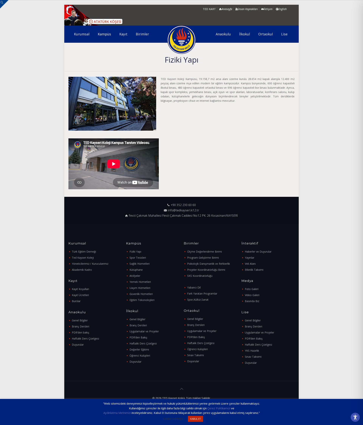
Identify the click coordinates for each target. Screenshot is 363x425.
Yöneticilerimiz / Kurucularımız (90, 263)
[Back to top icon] (181, 389)
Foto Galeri (251, 289)
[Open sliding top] (4, 4)
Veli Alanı (250, 263)
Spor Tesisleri (138, 257)
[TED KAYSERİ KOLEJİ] (181, 40)
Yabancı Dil (194, 287)
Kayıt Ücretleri (80, 295)
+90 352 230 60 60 (183, 205)
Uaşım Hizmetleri (140, 288)
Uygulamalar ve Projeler (144, 331)
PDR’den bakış (80, 332)
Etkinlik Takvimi (254, 269)
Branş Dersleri (80, 326)
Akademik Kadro (82, 269)
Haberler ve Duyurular (258, 251)
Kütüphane (136, 269)
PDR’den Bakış (138, 337)
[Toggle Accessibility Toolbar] (355, 417)
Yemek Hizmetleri (140, 282)
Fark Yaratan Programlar (202, 293)
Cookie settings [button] (173, 418)
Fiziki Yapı (135, 251)
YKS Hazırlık (252, 350)
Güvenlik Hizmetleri (141, 294)
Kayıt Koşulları (80, 289)
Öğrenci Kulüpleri (140, 355)
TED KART (209, 9)
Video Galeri (252, 295)
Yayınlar (249, 257)
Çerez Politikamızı (218, 408)
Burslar (76, 301)
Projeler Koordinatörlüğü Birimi (206, 269)
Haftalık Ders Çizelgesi (85, 338)
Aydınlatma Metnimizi (117, 413)
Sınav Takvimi (195, 355)
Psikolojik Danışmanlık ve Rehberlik (208, 263)
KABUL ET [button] (195, 418)
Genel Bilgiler (80, 320)
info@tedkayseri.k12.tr (183, 210)
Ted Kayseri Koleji (83, 257)
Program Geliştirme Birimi (203, 257)
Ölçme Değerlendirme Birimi (204, 251)
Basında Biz (252, 301)
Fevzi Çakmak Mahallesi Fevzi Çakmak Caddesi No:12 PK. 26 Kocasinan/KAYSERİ (183, 216)
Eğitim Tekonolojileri (142, 300)
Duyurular (78, 344)
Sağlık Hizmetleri (140, 263)
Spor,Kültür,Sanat (198, 299)
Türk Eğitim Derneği (84, 251)
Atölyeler (135, 276)
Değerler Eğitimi (139, 349)
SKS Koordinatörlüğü (200, 276)
